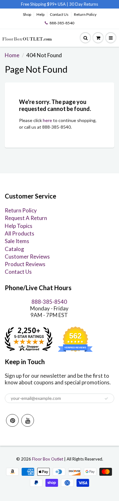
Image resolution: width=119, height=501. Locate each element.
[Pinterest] (12, 420)
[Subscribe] (106, 399)
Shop (27, 14)
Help (40, 14)
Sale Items (17, 241)
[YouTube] (27, 420)
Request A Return (26, 218)
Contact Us (59, 14)
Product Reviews (25, 264)
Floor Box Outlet (47, 458)
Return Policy (85, 14)
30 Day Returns (83, 4)
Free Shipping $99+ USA (43, 4)
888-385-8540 (62, 23)
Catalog (14, 249)
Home (12, 55)
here (47, 120)
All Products (19, 233)
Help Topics (18, 226)
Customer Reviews (27, 256)
